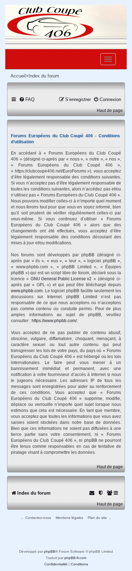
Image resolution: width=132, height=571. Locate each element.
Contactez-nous (38, 518)
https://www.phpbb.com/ (54, 320)
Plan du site (97, 518)
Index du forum (44, 76)
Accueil (18, 76)
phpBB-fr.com (75, 558)
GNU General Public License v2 (61, 278)
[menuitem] (26, 99)
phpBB (49, 551)
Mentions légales (69, 518)
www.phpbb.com (27, 290)
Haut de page (110, 110)
